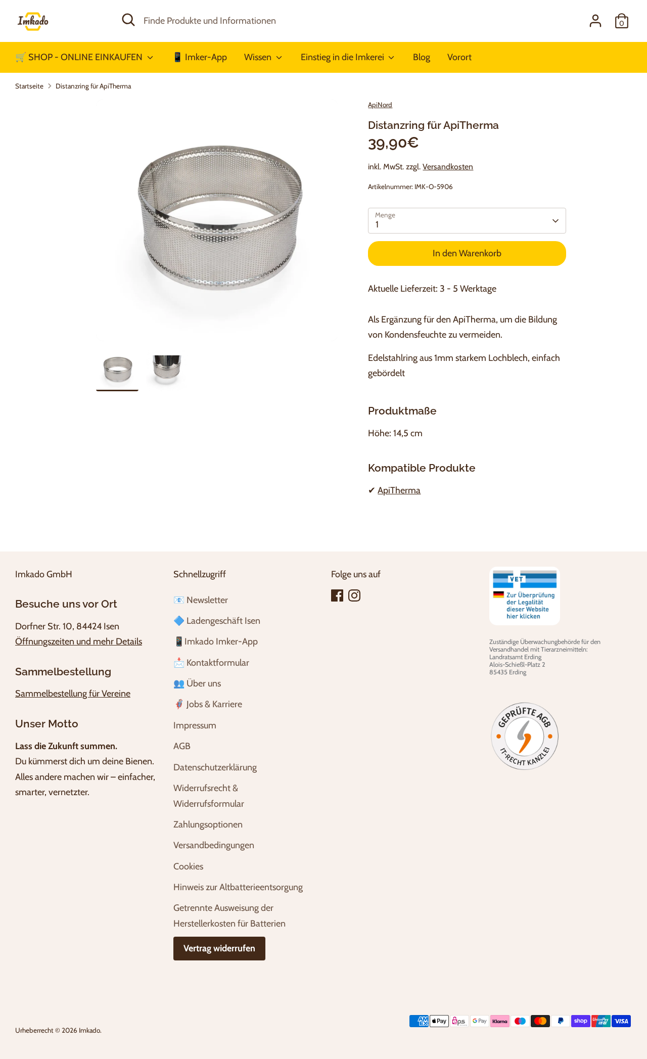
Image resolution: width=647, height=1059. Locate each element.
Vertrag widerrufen (219, 948)
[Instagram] (354, 595)
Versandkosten (448, 166)
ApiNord (380, 105)
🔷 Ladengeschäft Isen (216, 620)
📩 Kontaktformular (211, 662)
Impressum (194, 725)
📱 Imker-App (199, 57)
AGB (182, 746)
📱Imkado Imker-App (215, 641)
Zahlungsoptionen (208, 824)
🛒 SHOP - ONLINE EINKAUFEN (80, 57)
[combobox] (316, 21)
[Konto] (595, 21)
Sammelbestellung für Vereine (72, 693)
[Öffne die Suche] (128, 20)
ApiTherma (399, 490)
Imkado (89, 1030)
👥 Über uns (197, 683)
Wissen (258, 57)
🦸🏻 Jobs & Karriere (207, 704)
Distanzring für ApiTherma (93, 86)
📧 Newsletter (200, 600)
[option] (217, 224)
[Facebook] (337, 595)
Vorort (459, 57)
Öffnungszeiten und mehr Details (78, 641)
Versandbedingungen (213, 845)
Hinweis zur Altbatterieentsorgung (238, 887)
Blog (421, 57)
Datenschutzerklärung (215, 767)
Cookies (188, 866)
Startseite (29, 86)
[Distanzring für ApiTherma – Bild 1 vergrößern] (217, 220)
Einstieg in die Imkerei (343, 57)
